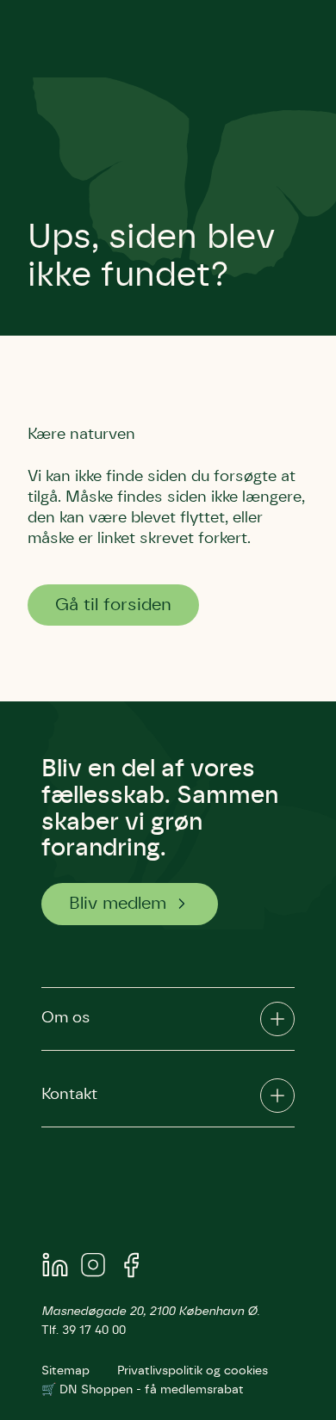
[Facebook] (131, 1268)
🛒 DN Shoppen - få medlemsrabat (142, 1390)
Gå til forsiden (113, 605)
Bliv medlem (117, 903)
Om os (65, 1018)
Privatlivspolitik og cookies (192, 1371)
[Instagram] (93, 1268)
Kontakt (69, 1094)
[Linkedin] (55, 1268)
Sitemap (65, 1371)
